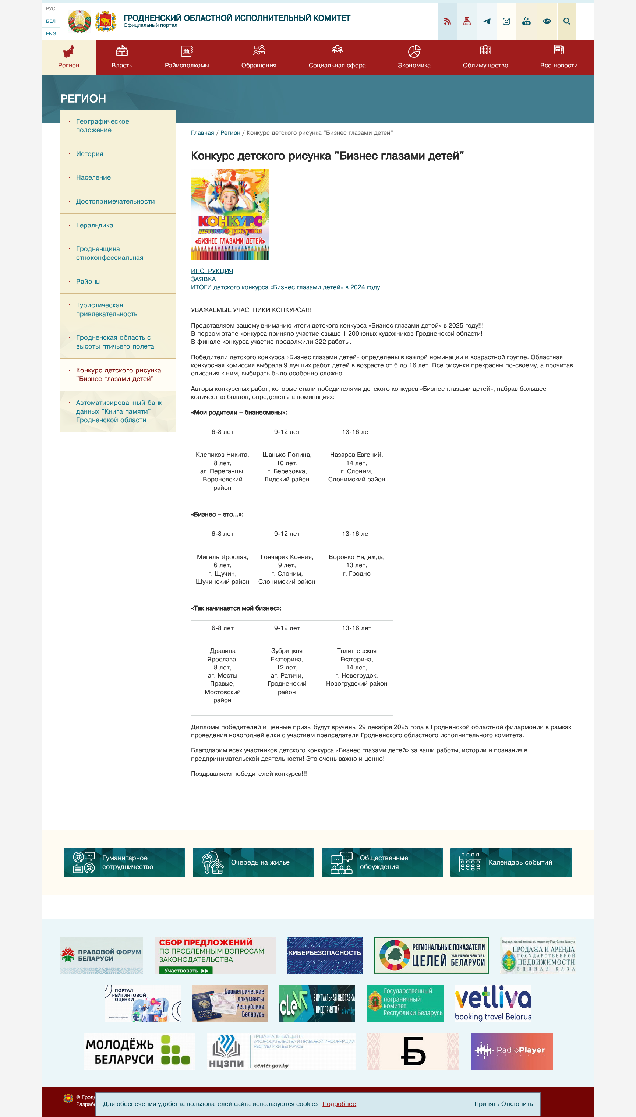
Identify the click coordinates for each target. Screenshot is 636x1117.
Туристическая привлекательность (106, 309)
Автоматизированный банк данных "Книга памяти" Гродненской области (119, 411)
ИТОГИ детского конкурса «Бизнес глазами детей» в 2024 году (285, 287)
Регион (230, 133)
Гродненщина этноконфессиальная (110, 253)
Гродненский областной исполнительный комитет (237, 18)
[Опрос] (215, 955)
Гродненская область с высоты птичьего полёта (115, 342)
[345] (143, 1003)
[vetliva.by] (493, 1003)
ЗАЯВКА (203, 279)
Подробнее (339, 1103)
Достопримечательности (115, 201)
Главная (202, 133)
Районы (88, 281)
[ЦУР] (431, 955)
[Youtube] (526, 21)
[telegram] (487, 21)
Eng (51, 33)
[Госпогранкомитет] (405, 1003)
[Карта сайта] (467, 21)
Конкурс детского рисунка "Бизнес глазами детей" (118, 375)
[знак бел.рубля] (413, 1051)
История (89, 154)
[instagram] (506, 21)
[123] (538, 955)
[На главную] (79, 21)
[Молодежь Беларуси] (139, 1051)
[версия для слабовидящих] (547, 21)
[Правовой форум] (101, 955)
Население (93, 177)
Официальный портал (150, 25)
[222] (230, 1003)
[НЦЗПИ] (281, 1051)
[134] (325, 955)
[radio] (512, 1051)
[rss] (447, 21)
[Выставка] (317, 1003)
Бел (51, 21)
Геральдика (94, 225)
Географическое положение (102, 126)
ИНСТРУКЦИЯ (212, 271)
